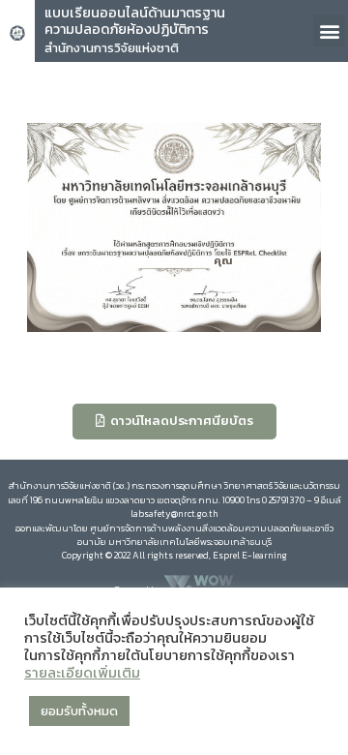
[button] (329, 30)
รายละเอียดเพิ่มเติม (82, 672)
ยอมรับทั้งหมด (79, 711)
